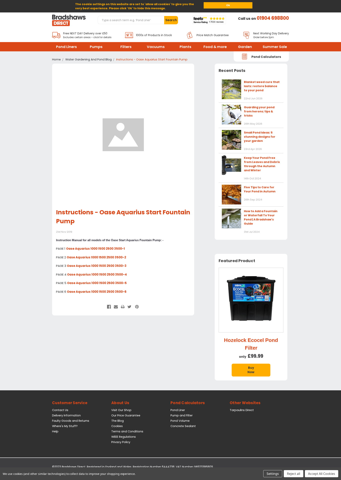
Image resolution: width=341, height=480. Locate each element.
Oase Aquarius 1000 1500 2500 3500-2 (96, 257)
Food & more (215, 46)
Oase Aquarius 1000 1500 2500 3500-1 (95, 249)
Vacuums (156, 46)
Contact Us (60, 410)
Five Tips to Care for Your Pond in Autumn (259, 189)
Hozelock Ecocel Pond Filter (251, 344)
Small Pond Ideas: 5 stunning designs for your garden (259, 137)
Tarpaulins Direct (242, 410)
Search (171, 20)
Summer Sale (275, 46)
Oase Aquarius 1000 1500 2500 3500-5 (97, 283)
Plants (185, 46)
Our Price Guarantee (125, 415)
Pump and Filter (181, 415)
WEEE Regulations (123, 437)
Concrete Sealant (183, 426)
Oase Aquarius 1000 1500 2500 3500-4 (97, 274)
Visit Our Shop (121, 410)
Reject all (293, 474)
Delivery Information (66, 415)
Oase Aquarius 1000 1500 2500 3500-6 (96, 292)
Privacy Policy (120, 442)
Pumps (96, 46)
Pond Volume (180, 421)
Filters (125, 46)
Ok (228, 5)
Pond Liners (66, 46)
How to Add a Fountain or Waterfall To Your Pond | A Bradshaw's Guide (260, 217)
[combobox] (131, 20)
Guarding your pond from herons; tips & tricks (259, 111)
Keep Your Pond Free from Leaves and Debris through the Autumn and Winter (262, 164)
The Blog (117, 421)
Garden (245, 46)
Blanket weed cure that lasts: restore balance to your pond (262, 86)
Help (55, 431)
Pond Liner (177, 410)
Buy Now (250, 370)
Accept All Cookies (321, 474)
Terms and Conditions (127, 431)
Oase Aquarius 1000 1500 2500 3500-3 (96, 266)
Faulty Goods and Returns (70, 421)
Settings (273, 474)
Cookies (117, 426)
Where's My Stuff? (65, 426)
